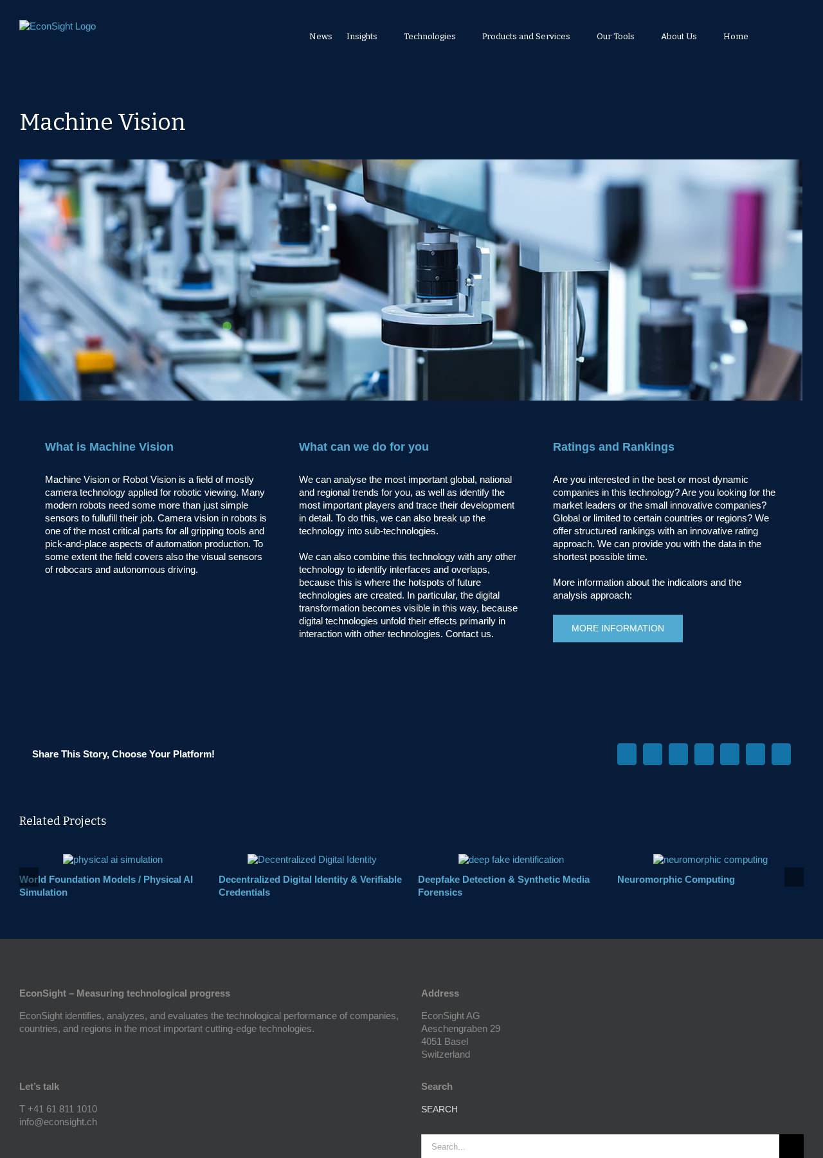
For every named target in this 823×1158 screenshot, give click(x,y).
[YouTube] (23, 1144)
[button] (786, 36)
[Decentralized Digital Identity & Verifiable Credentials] (312, 859)
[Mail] (58, 1144)
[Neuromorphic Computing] (710, 859)
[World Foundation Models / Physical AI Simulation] (113, 859)
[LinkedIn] (40, 1144)
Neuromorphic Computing (676, 879)
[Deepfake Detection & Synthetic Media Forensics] (511, 859)
